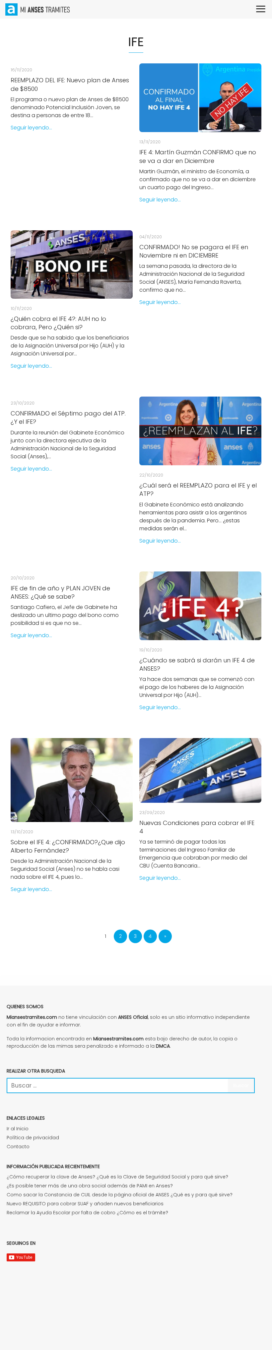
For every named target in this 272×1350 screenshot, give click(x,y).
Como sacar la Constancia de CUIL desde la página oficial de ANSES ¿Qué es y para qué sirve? (120, 1194)
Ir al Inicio (18, 1128)
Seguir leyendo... (31, 127)
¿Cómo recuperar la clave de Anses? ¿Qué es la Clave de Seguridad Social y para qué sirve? (117, 1176)
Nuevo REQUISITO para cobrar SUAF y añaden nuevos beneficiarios (85, 1203)
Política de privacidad (33, 1137)
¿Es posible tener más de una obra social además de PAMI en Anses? (90, 1185)
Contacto (18, 1146)
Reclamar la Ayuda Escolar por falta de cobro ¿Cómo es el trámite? (87, 1212)
